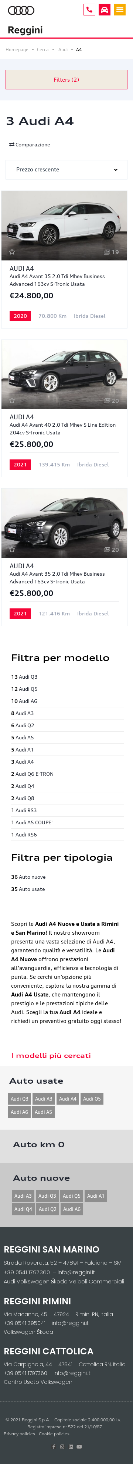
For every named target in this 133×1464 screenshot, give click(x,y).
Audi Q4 (22, 786)
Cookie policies (54, 1433)
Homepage (17, 49)
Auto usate (28, 889)
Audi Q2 (22, 725)
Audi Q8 (22, 798)
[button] (120, 9)
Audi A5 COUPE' (31, 822)
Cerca (43, 49)
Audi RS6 (24, 834)
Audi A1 (22, 749)
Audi (63, 49)
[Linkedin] (70, 1447)
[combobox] (66, 170)
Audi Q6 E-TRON (32, 774)
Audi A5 (22, 737)
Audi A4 (22, 761)
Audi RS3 (24, 810)
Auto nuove (28, 877)
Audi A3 (22, 713)
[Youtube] (79, 1447)
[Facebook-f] (53, 1447)
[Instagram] (62, 1447)
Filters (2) (66, 79)
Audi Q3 (24, 677)
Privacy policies (19, 1433)
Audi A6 (24, 701)
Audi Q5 (24, 689)
